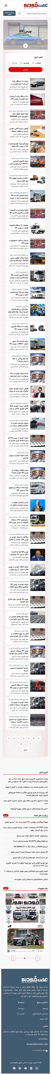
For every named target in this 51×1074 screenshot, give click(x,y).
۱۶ (21, 744)
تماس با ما (20, 1013)
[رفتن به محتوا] (25, 45)
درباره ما (21, 1008)
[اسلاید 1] (17, 958)
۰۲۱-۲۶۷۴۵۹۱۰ (43, 1039)
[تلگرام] (31, 1068)
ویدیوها (45, 1008)
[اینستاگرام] (37, 1068)
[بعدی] (38, 958)
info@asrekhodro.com (37, 1044)
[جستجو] (19, 13)
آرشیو (5, 815)
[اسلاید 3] (21, 958)
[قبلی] (13, 958)
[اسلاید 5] (24, 958)
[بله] (14, 1068)
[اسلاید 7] (28, 958)
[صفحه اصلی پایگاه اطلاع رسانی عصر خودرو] (36, 5)
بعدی (25, 750)
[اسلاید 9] (31, 958)
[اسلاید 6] (26, 958)
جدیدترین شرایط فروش (9, 13)
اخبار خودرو (44, 1019)
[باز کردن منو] (6, 5)
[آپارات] (20, 1068)
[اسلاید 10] (33, 958)
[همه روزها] (14, 63)
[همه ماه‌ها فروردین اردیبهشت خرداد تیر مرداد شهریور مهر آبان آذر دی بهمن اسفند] (25, 63)
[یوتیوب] (25, 1068)
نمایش (25, 69)
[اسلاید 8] (30, 958)
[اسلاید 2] (19, 958)
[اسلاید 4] (22, 958)
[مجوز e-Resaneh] (37, 1051)
